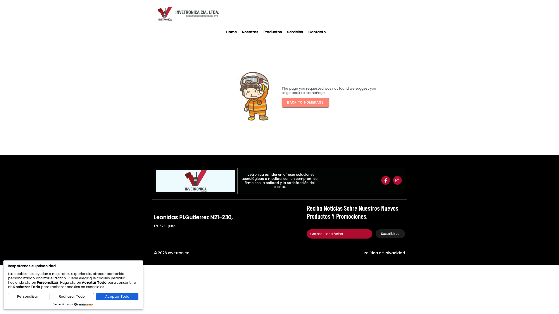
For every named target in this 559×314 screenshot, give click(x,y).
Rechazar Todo (72, 296)
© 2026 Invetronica (172, 253)
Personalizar (27, 296)
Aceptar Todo (117, 296)
